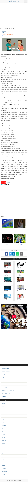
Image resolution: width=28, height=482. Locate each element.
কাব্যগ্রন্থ (4, 425)
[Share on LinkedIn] (14, 254)
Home (7, 26)
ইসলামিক (3, 416)
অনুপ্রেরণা (3, 403)
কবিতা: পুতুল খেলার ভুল (6, 393)
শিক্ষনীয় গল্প (4, 468)
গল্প (2, 431)
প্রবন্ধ (3, 449)
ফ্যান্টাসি (3, 453)
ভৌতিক (3, 459)
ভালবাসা (10, 26)
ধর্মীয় (3, 446)
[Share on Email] (21, 254)
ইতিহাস (3, 412)
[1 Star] (0, 28)
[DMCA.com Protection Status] (5, 186)
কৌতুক (3, 428)
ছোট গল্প (3, 437)
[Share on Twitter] (10, 254)
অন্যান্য (3, 409)
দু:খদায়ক (3, 443)
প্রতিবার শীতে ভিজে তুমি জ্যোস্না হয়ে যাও (9, 390)
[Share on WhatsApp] (17, 254)
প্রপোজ (3, 32)
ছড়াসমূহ (3, 434)
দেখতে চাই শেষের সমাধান (6, 371)
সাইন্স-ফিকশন (4, 471)
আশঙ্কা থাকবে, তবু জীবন (6, 384)
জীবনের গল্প (4, 440)
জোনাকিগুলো (4, 396)
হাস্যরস (3, 474)
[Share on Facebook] (6, 254)
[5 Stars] (5, 28)
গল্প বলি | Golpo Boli (17, 480)
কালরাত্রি (3, 374)
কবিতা (3, 422)
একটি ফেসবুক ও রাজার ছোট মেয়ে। (8, 377)
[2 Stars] (1, 28)
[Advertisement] (14, 13)
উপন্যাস (3, 419)
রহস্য (3, 462)
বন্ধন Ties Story (5, 368)
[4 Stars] (4, 28)
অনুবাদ (3, 406)
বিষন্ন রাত (4, 381)
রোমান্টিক (3, 465)
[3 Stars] (3, 28)
